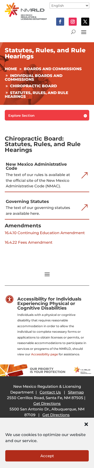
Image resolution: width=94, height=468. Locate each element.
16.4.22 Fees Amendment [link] (28, 242)
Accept (47, 455)
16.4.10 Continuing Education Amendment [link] (45, 232)
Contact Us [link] (50, 392)
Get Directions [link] (47, 403)
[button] (86, 424)
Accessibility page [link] (44, 354)
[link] (26, 18)
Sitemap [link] (76, 392)
